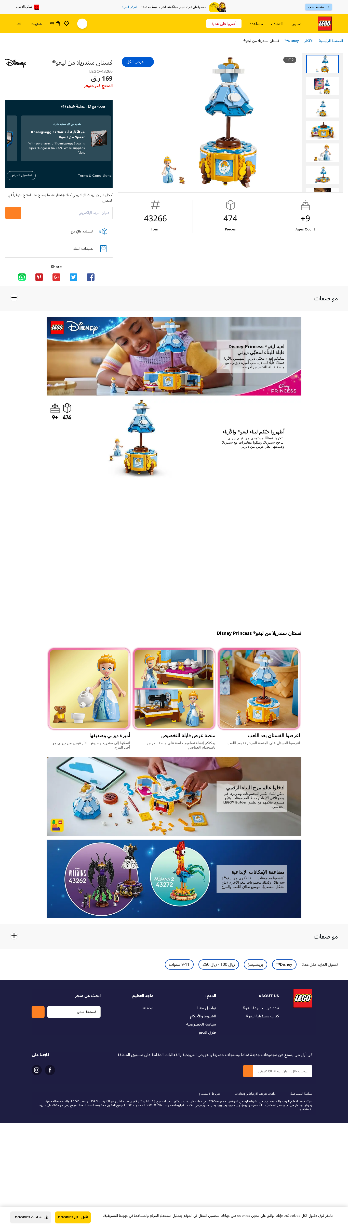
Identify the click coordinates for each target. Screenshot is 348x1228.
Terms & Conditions (94, 175)
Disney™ (284, 964)
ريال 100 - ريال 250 (219, 964)
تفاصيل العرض (21, 175)
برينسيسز (255, 964)
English (37, 24)
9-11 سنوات (179, 964)
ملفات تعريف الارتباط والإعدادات (255, 1094)
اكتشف (277, 24)
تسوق (296, 24)
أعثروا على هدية (223, 23)
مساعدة (256, 24)
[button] (30, 1217)
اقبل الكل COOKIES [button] (73, 1217)
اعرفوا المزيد (129, 7)
